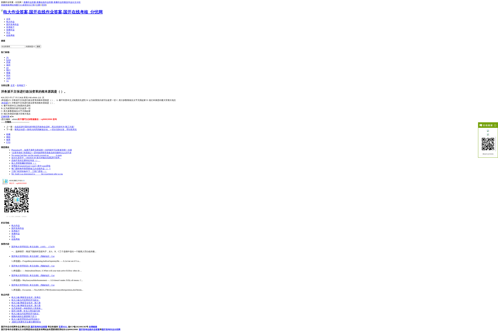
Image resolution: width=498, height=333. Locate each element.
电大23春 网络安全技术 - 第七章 (26, 305)
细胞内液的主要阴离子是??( (24, 316)
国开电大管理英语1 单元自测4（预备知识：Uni (32, 266)
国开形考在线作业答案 (89, 329)
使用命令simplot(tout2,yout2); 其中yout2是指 (30, 166)
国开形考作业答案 (39, 327)
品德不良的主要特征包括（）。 (25, 160)
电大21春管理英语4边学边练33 (25, 319)
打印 (8, 142)
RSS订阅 (31, 5)
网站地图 (14, 5)
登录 (44, 5)
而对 (8, 75)
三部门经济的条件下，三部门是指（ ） (29, 171)
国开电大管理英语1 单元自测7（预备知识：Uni (32, 256)
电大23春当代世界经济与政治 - (25, 300)
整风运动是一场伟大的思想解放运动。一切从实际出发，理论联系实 (46, 129)
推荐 (8, 140)
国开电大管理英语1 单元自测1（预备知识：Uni (32, 285)
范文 (13, 236)
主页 (13, 85)
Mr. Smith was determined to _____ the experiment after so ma (37, 174)
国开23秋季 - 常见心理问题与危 (25, 311)
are (7, 68)
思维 (8, 62)
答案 (7, 116)
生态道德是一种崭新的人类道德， (27, 308)
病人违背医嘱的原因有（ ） (24, 163)
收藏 (8, 134)
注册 (38, 5)
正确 (3, 116)
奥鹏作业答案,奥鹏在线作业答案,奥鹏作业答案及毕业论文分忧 (52, 2)
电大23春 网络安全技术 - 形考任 (26, 297)
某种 (8, 65)
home (8, 60)
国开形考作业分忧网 (111, 329)
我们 (8, 70)
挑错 (8, 137)
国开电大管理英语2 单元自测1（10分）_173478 (32, 247)
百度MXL (63, 327)
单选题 (5, 103)
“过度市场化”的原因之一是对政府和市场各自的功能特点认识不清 (41, 153)
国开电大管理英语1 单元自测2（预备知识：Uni (32, 275)
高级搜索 (5, 5)
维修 (8, 73)
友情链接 (93, 327)
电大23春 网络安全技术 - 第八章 (26, 303)
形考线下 (21, 85)
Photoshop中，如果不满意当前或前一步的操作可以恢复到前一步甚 (41, 150)
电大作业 (15, 225)
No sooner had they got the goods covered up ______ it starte (36, 155)
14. (7, 81)
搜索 (38, 46)
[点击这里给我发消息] (488, 130)
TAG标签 (22, 5)
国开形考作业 (17, 228)
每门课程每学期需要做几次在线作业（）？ (31, 169)
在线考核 (15, 239)
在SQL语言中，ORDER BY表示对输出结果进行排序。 (36, 158)
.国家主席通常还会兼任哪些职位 (26, 322)
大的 (8, 78)
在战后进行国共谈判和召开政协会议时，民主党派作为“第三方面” (44, 127)
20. (7, 57)
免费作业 (15, 234)
